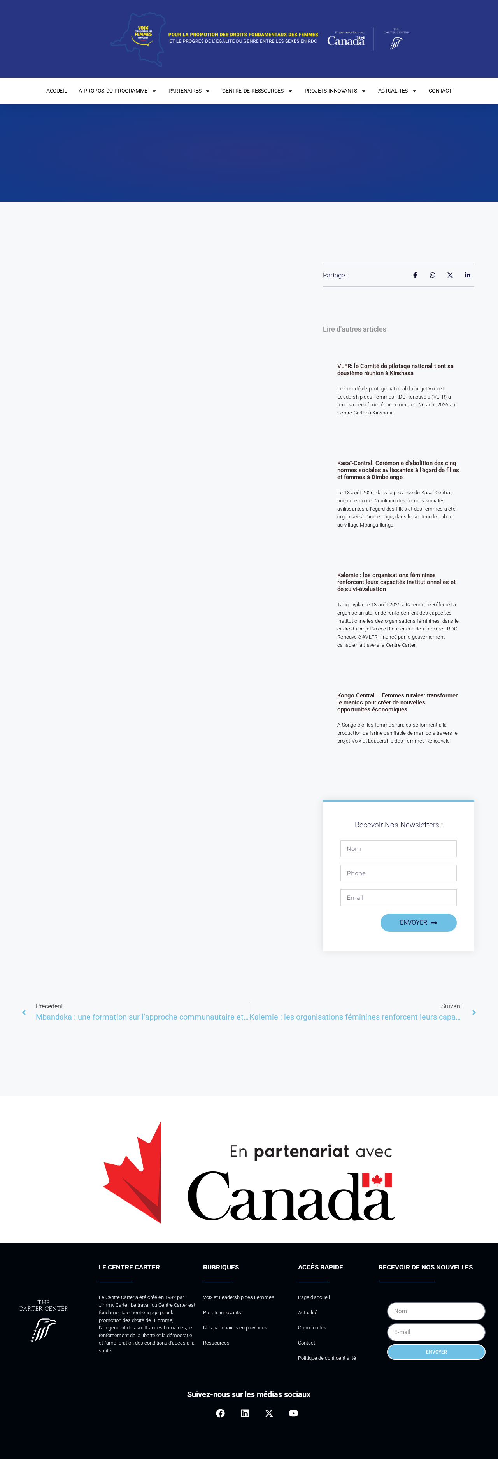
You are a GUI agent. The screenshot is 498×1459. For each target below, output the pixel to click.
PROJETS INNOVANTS (331, 91)
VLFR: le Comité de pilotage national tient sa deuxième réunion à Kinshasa (395, 370)
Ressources (216, 1343)
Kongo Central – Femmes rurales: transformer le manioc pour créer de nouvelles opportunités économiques (397, 702)
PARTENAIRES (185, 91)
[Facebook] (220, 1413)
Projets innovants (222, 1312)
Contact (306, 1343)
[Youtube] (293, 1413)
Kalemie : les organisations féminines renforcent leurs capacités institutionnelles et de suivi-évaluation (396, 582)
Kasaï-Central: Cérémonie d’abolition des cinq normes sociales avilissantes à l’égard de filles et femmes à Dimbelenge (398, 470)
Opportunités (312, 1328)
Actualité (307, 1312)
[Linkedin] (245, 1413)
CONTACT (440, 91)
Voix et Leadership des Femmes (238, 1297)
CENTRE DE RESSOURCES (252, 91)
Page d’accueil (314, 1297)
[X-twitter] (269, 1413)
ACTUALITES (393, 91)
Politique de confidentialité (327, 1358)
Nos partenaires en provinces (235, 1328)
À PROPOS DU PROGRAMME (113, 91)
